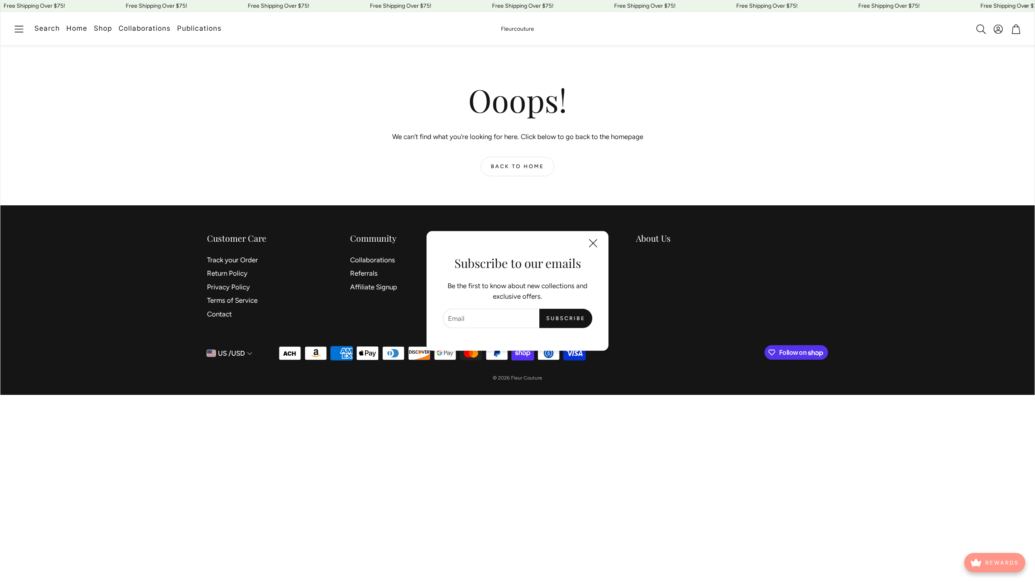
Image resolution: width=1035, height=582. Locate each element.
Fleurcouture (517, 28)
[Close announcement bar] (1026, 6)
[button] (19, 29)
